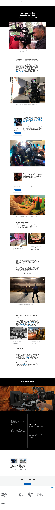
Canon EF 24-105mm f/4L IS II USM (20, 71)
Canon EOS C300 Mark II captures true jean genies (14, 466)
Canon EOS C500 (28, 357)
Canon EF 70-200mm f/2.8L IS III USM (26, 325)
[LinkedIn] (50, 506)
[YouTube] (53, 506)
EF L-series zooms (22, 324)
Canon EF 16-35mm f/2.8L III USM (34, 424)
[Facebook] (47, 506)
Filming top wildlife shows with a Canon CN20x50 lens (22, 466)
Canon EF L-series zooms (30, 322)
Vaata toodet (31, 437)
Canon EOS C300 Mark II (15, 427)
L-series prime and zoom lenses (30, 118)
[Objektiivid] (25, 2)
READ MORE (17, 189)
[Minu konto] (53, 1)
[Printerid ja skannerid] (31, 2)
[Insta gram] (48, 506)
